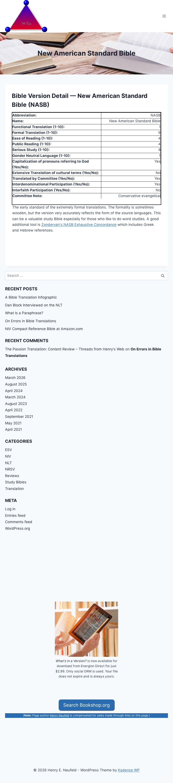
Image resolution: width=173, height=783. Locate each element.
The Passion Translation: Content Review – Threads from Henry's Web (64, 349)
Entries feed (15, 515)
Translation (14, 489)
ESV (8, 450)
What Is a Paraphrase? (24, 313)
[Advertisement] (86, 566)
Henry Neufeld (59, 715)
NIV (8, 456)
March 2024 (15, 397)
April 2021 (13, 429)
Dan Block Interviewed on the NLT (33, 305)
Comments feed (18, 522)
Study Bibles (15, 482)
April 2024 (14, 391)
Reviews (12, 476)
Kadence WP (129, 770)
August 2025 (16, 384)
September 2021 (19, 416)
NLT (8, 463)
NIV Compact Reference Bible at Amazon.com (44, 329)
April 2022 (13, 410)
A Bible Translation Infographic (31, 297)
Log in (10, 509)
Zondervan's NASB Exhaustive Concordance (78, 224)
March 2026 (15, 378)
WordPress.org (17, 528)
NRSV (10, 469)
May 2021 (13, 423)
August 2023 (16, 404)
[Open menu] (164, 16)
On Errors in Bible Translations (30, 321)
